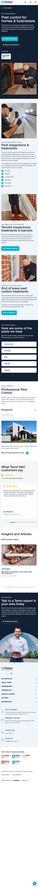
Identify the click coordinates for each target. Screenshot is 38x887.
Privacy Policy (5, 775)
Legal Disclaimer (16, 775)
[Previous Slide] (2, 522)
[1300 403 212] (35, 884)
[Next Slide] (6, 522)
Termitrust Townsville (12, 514)
